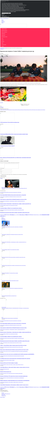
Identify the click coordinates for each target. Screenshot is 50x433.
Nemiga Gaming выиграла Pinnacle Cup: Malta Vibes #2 (9, 295)
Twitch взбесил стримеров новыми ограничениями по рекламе (10, 280)
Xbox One (18, 214)
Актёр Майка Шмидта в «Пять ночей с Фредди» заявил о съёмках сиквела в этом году (14, 367)
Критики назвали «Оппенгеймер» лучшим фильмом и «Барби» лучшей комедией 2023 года (15, 203)
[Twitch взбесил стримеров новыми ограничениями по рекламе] (6, 279)
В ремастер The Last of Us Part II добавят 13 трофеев (9, 11)
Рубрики (1, 390)
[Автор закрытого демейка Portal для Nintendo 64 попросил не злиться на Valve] (6, 233)
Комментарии (3, 219)
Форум (3, 46)
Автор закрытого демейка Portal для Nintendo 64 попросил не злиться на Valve (12, 4)
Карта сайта (3, 394)
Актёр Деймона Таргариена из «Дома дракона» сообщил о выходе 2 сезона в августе (14, 384)
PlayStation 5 (12, 214)
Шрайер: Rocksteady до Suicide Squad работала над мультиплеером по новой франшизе (14, 380)
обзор (5, 388)
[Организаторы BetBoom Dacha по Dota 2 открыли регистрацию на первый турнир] (7, 132)
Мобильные (31, 214)
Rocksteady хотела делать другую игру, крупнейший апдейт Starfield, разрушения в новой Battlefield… (15, 9)
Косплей (3, 41)
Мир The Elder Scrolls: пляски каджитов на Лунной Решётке (10, 318)
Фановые (37, 214)
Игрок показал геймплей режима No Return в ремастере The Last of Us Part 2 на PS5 (13, 8)
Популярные (3, 218)
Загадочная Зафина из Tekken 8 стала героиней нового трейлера (11, 208)
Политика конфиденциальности (6, 393)
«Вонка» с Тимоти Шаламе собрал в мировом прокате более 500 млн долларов (13, 345)
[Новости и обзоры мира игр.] (4, 18)
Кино (27, 214)
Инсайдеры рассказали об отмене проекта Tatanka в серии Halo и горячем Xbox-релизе (14, 212)
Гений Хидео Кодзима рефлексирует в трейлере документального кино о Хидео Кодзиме (14, 265)
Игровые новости (4, 28)
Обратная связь (4, 395)
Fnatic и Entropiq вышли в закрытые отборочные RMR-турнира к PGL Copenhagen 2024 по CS (14, 188)
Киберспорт (3, 35)
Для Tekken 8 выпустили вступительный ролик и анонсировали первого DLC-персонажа (13, 10)
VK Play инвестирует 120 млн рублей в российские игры (9, 122)
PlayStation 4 (8, 214)
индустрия (46, 214)
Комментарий (2, 168)
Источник (1, 102)
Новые (3, 217)
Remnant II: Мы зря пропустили (5, 371)
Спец (2, 38)
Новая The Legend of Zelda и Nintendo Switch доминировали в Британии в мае (12, 288)
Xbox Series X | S (23, 214)
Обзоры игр (3, 33)
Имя (1, 169)
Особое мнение (4, 44)
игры (43, 214)
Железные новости (4, 30)
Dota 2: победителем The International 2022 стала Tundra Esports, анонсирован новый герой (15, 157)
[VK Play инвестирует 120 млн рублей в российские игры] (7, 120)
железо (41, 214)
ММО (28, 214)
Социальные (34, 214)
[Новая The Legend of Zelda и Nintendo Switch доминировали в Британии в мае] (6, 287)
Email (1, 171)
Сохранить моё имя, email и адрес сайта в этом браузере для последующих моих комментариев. (14, 174)
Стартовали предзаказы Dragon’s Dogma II (7, 145)
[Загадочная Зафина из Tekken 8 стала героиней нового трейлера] (6, 248)
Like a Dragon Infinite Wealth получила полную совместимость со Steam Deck (12, 3)
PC (5, 214)
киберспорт (2, 388)
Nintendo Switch (2, 214)
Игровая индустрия (4, 36)
